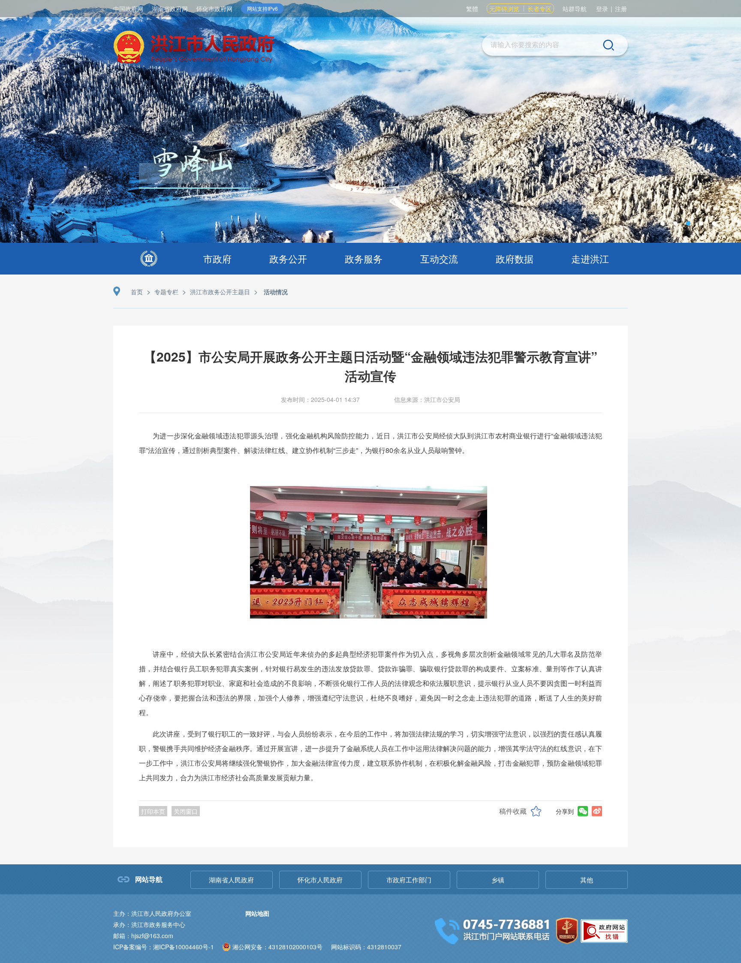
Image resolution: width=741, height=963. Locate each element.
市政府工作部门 (408, 879)
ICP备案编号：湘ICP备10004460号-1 (163, 946)
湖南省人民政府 (231, 879)
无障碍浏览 (504, 8)
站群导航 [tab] (575, 8)
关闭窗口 (186, 811)
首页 (137, 291)
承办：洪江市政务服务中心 (149, 924)
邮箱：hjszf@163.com (143, 935)
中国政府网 (128, 8)
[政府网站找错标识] (604, 930)
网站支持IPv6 (262, 8)
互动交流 (439, 258)
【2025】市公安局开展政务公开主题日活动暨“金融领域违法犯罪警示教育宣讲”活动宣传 (370, 366)
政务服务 (364, 258)
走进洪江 (590, 258)
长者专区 (539, 8)
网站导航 (149, 879)
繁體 (472, 8)
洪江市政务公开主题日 (220, 291)
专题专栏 (166, 291)
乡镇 (497, 879)
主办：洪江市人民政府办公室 (152, 913)
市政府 (217, 258)
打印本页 (153, 811)
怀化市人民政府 (320, 879)
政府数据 (514, 258)
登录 (602, 8)
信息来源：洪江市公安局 (427, 399)
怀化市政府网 (214, 8)
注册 (621, 8)
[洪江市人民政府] (193, 48)
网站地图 (257, 913)
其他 (586, 879)
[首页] (149, 259)
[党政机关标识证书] (567, 930)
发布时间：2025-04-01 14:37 (320, 399)
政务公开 (288, 258)
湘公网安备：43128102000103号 (277, 946)
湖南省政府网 (170, 8)
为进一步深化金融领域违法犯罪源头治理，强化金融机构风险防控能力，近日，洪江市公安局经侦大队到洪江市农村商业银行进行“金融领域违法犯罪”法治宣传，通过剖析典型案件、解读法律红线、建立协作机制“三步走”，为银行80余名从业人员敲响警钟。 (370, 443)
